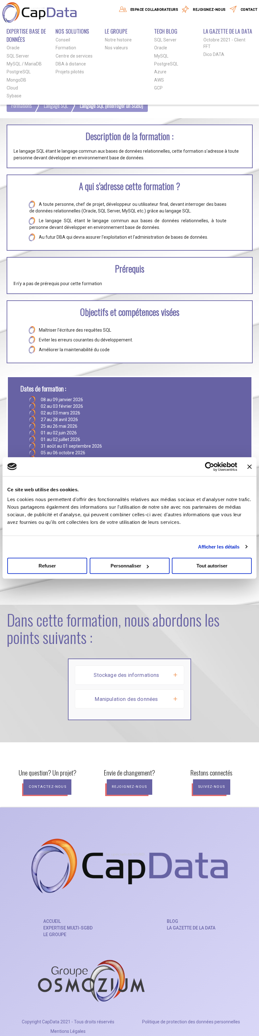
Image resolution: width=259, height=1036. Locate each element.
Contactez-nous (48, 787)
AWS (159, 80)
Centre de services (74, 55)
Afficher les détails (219, 546)
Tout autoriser (211, 565)
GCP (158, 87)
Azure (160, 71)
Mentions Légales (68, 1031)
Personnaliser (126, 565)
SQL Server (18, 55)
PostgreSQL (19, 71)
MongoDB (16, 80)
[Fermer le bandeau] (249, 466)
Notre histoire (118, 39)
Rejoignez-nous (129, 787)
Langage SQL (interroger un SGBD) (111, 105)
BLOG (172, 921)
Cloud (12, 87)
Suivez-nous (211, 787)
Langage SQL (56, 105)
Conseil (63, 39)
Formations (21, 105)
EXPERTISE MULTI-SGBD (68, 927)
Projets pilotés (70, 71)
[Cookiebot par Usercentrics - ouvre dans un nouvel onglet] (209, 466)
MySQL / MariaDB (24, 63)
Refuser (47, 565)
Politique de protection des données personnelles (191, 1021)
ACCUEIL (52, 921)
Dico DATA (213, 54)
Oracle (13, 47)
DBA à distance (71, 63)
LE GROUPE (54, 934)
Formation (66, 47)
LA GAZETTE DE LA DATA (191, 927)
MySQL (161, 55)
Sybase (14, 95)
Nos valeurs (116, 47)
